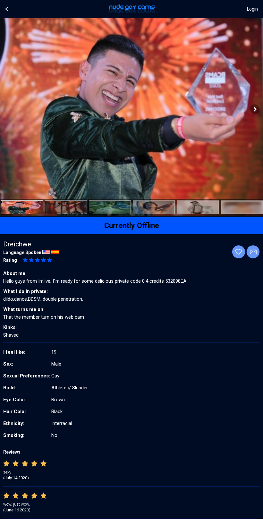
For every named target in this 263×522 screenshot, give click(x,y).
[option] (22, 207)
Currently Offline (131, 225)
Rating (10, 260)
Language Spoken (22, 252)
